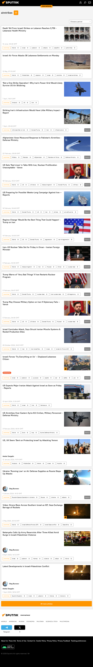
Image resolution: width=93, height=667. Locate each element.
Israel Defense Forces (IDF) (30, 524)
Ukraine (53, 497)
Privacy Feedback (64, 641)
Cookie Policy (41, 641)
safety (65, 378)
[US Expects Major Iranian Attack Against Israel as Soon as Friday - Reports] (77, 391)
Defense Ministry (70, 157)
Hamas (35, 558)
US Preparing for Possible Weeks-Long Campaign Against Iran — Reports (32, 193)
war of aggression (63, 239)
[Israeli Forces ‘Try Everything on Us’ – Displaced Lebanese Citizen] (77, 363)
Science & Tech (52, 621)
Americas (13, 621)
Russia (43, 497)
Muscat (49, 267)
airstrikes (6, 12)
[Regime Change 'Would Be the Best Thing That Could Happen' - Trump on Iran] (77, 226)
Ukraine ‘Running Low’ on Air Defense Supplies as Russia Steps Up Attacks (32, 472)
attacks (45, 48)
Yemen (39, 463)
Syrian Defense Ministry (47, 432)
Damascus (43, 405)
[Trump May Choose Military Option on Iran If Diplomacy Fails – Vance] (77, 308)
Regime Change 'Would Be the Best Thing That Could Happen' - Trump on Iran (32, 221)
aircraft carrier (68, 212)
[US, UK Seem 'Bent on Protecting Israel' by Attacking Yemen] (77, 446)
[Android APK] (8, 647)
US (24, 102)
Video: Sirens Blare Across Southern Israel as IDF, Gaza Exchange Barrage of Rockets (33, 506)
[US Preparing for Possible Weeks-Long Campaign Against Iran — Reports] (77, 198)
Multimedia (64, 621)
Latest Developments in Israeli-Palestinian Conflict (26, 566)
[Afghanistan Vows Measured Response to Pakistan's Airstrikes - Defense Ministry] (77, 143)
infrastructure (59, 130)
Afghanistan (38, 157)
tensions (63, 596)
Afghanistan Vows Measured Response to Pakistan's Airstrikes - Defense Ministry (32, 139)
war (56, 378)
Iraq (33, 432)
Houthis (59, 463)
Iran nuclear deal (56, 294)
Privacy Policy (52, 641)
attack (57, 558)
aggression (48, 239)
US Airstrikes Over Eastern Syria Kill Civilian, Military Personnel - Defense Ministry (33, 414)
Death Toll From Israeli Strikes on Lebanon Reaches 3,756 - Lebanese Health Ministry (30, 29)
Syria (23, 432)
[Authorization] (80, 2)
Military (14, 157)
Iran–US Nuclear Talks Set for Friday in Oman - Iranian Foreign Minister (31, 248)
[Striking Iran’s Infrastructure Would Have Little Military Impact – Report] (77, 116)
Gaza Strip (66, 524)
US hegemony (71, 294)
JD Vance (33, 185)
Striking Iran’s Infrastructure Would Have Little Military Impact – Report (32, 111)
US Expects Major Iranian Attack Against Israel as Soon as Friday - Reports (32, 386)
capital (47, 378)
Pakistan (25, 157)
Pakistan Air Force (53, 157)
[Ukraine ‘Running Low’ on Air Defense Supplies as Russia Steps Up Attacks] (77, 477)
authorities (69, 48)
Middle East (25, 75)
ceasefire (56, 48)
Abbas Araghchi (47, 185)
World (14, 48)
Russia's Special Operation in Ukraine (23, 497)
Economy (30, 621)
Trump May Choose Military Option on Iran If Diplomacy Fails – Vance (31, 303)
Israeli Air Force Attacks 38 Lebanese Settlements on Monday (31, 55)
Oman (59, 267)
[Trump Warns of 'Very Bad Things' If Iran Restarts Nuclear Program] (77, 280)
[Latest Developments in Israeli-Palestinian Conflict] (77, 572)
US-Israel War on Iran (18, 130)
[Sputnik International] (11, 4)
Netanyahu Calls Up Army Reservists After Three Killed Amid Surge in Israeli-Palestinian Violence (31, 533)
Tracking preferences (78, 641)
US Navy (75, 185)
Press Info (12, 641)
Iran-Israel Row (35, 349)
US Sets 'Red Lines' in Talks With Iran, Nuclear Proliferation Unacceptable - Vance (30, 166)
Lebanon (34, 48)
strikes (56, 212)
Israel (23, 48)
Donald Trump (35, 130)
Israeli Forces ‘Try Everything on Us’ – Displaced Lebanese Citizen (29, 358)
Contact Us (31, 641)
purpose (35, 378)
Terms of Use (21, 641)
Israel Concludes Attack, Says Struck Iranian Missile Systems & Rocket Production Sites (31, 330)
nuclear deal (71, 267)
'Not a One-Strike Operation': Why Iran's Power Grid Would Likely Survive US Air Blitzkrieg (32, 84)
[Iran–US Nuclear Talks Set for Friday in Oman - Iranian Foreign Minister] (77, 253)
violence (46, 558)
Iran (33, 102)
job (75, 378)
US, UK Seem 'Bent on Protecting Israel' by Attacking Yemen (30, 440)
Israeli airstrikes (73, 75)
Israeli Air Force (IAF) (62, 349)
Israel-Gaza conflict (50, 524)
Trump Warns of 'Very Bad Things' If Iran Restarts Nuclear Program (29, 275)
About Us (4, 641)
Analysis (14, 102)
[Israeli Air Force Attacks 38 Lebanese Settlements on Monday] (77, 61)
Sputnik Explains (17, 596)
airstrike (59, 75)
